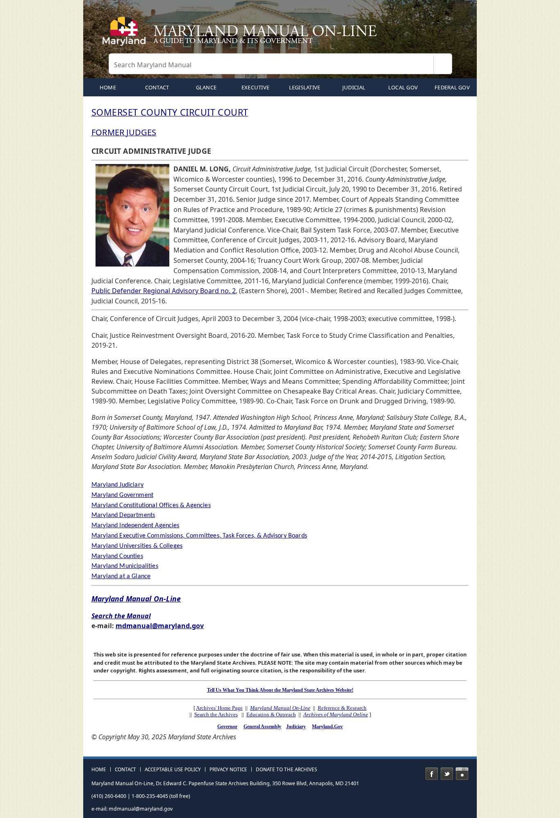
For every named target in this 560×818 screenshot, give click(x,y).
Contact (157, 87)
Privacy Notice (228, 769)
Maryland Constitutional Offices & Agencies (151, 505)
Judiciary (296, 726)
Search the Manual (121, 615)
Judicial (353, 87)
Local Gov (403, 87)
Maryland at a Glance (120, 576)
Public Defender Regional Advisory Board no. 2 (163, 290)
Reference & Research (342, 708)
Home (98, 769)
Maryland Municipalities (124, 566)
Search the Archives (216, 714)
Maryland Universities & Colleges (136, 546)
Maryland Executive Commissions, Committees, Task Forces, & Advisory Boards (199, 536)
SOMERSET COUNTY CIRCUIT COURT (169, 112)
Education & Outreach (271, 714)
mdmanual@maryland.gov (160, 625)
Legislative (305, 87)
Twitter (446, 773)
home (108, 87)
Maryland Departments (123, 515)
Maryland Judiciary (117, 485)
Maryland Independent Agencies (135, 525)
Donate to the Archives (286, 769)
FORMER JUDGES (124, 132)
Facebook (431, 773)
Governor (227, 726)
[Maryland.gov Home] (126, 34)
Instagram (462, 773)
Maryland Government (122, 495)
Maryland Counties (117, 556)
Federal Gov (452, 87)
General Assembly (262, 726)
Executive (255, 87)
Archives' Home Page (219, 708)
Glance (206, 87)
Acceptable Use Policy (173, 769)
